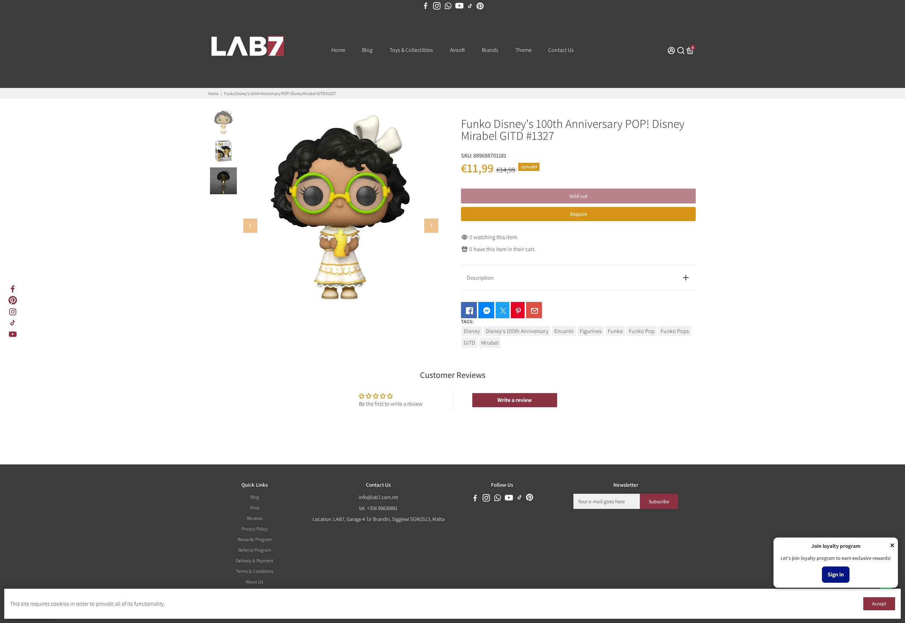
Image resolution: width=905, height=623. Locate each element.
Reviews (255, 518)
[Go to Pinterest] (480, 6)
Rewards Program (255, 539)
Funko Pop (642, 331)
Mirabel (489, 342)
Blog (367, 50)
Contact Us (561, 50)
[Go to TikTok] (470, 6)
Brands (490, 50)
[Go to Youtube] (459, 6)
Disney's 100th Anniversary (517, 331)
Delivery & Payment (254, 560)
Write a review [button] (514, 400)
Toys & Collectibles (411, 50)
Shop (254, 507)
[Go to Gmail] (534, 310)
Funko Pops (675, 331)
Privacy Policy (254, 529)
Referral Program (254, 550)
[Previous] (250, 226)
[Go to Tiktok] (12, 322)
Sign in (836, 574)
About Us (254, 581)
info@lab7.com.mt (378, 497)
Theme (523, 50)
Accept (879, 603)
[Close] (892, 546)
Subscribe (659, 501)
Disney (472, 331)
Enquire (578, 214)
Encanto (564, 331)
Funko (615, 331)
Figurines (591, 331)
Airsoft (457, 50)
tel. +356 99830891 (378, 508)
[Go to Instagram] (436, 6)
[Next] (431, 226)
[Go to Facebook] (426, 6)
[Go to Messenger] (486, 310)
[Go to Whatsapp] (448, 6)
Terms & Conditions (255, 571)
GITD (469, 342)
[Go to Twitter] (502, 310)
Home (338, 50)
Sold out (579, 196)
